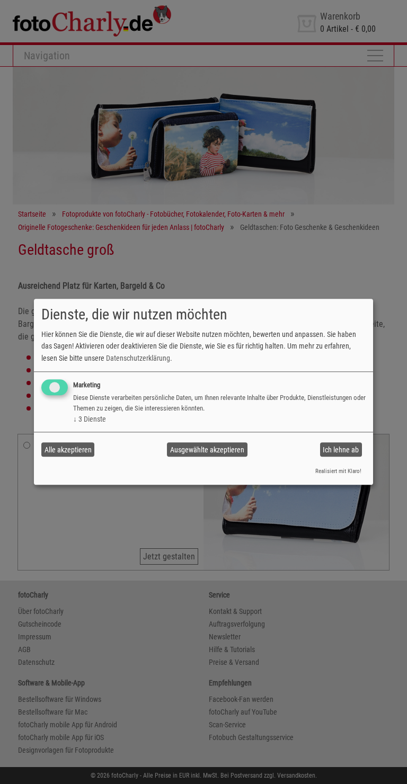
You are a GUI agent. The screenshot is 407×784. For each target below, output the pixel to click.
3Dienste (89, 419)
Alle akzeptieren (68, 450)
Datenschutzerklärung (138, 358)
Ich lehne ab (341, 450)
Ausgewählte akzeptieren (207, 450)
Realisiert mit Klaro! (338, 471)
